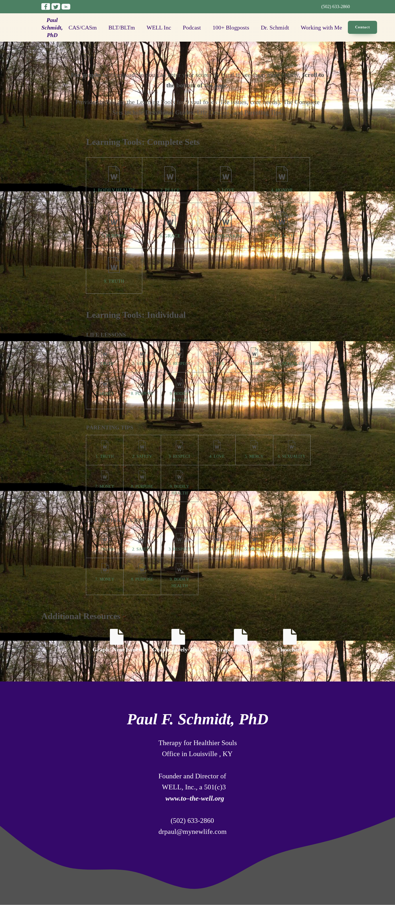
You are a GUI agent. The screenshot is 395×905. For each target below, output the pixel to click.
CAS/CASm (83, 27)
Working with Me (321, 27)
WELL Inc (159, 27)
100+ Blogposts (231, 27)
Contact (362, 27)
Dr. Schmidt (275, 27)
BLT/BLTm (121, 27)
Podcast (192, 27)
